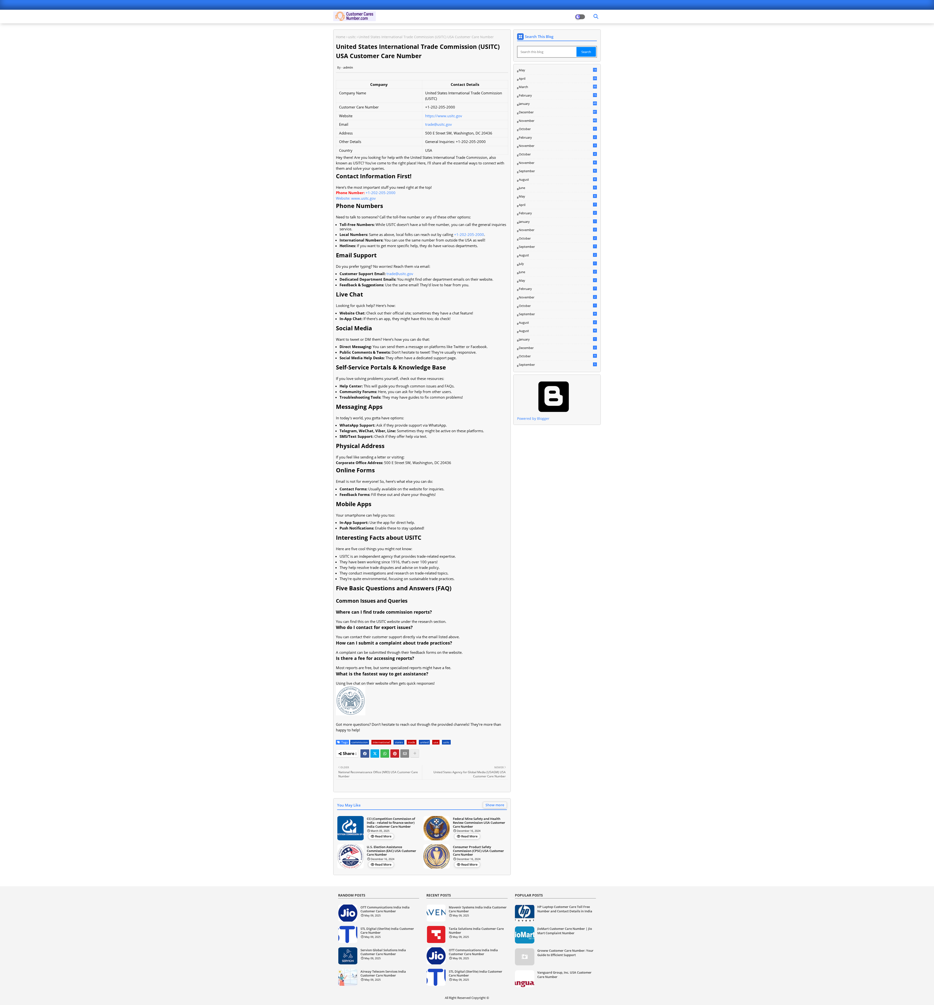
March (557, 87)
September (557, 171)
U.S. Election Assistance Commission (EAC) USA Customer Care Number (391, 851)
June (557, 188)
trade (411, 742)
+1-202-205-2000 (380, 192)
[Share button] (414, 753)
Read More (383, 836)
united (424, 742)
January (557, 103)
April (557, 78)
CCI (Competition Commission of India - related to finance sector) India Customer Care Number (391, 822)
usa (435, 742)
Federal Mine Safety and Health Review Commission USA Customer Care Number (479, 822)
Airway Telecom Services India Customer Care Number (383, 973)
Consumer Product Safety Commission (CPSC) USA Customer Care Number (478, 851)
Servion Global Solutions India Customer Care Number (383, 952)
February (557, 95)
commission (359, 742)
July (557, 263)
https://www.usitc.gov (443, 115)
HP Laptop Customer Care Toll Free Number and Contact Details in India (564, 909)
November (557, 120)
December (557, 112)
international (381, 742)
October (557, 129)
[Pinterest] (394, 753)
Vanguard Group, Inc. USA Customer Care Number (564, 974)
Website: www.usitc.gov (356, 198)
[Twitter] (374, 753)
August (557, 179)
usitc (352, 37)
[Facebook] (364, 753)
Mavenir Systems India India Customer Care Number (478, 909)
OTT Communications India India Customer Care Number (385, 909)
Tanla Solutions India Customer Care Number (476, 930)
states (399, 742)
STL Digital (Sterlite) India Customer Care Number (387, 930)
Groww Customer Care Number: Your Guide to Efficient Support (565, 952)
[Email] (404, 753)
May (557, 70)
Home (340, 37)
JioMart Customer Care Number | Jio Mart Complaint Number (564, 930)
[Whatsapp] (384, 753)
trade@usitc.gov (438, 124)
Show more (494, 805)
